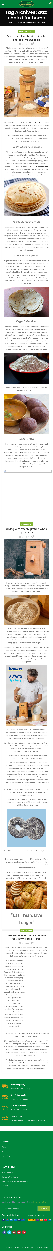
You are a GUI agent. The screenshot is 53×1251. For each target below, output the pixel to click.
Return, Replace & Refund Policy (15, 1181)
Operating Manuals (9, 1156)
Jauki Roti (18, 452)
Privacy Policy (7, 1172)
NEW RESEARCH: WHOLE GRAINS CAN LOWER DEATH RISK (26, 937)
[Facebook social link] (4, 1232)
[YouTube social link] (19, 1232)
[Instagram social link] (14, 1232)
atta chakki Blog (26, 31)
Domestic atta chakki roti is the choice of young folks (26, 38)
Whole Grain (26, 524)
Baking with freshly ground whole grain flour (26, 530)
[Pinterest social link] (24, 1232)
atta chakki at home (17, 341)
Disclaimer (6, 1186)
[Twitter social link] (9, 1232)
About (4, 1147)
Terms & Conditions (10, 1177)
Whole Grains (24, 1063)
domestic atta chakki (39, 166)
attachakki (39, 122)
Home (10, 23)
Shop (4, 1151)
